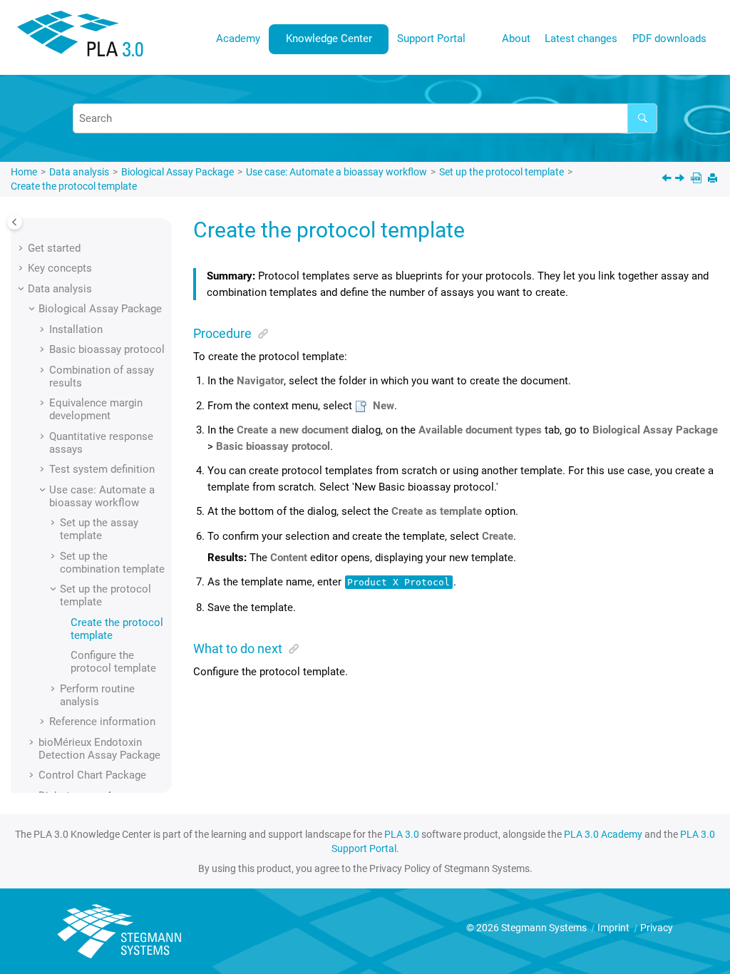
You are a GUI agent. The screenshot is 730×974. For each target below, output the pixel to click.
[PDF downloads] (697, 179)
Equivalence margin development (96, 409)
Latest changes (581, 38)
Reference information (102, 721)
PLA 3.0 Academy (603, 834)
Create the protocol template (74, 186)
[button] (22, 248)
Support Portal (431, 38)
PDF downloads (669, 38)
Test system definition (102, 469)
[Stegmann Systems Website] (121, 931)
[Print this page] (714, 179)
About (516, 38)
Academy (238, 38)
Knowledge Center (329, 38)
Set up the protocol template (501, 172)
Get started (54, 248)
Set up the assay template (99, 529)
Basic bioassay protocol (107, 349)
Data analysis (79, 172)
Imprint (614, 927)
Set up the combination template (112, 562)
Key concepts (60, 268)
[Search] (642, 118)
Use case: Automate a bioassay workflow (336, 172)
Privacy (656, 927)
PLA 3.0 (401, 834)
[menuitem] (238, 38)
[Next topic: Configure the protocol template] (681, 179)
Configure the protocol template (113, 662)
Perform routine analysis (97, 695)
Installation (76, 329)
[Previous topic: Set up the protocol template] (668, 179)
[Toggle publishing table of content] (14, 222)
